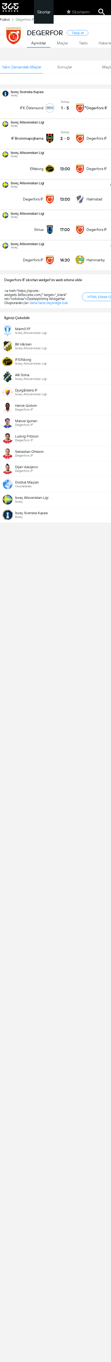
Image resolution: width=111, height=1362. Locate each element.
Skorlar (43, 12)
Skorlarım (81, 12)
